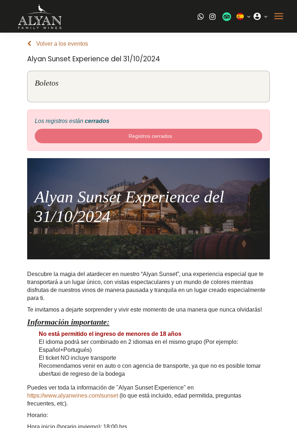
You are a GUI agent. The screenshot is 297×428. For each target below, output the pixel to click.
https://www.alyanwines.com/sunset (72, 395)
